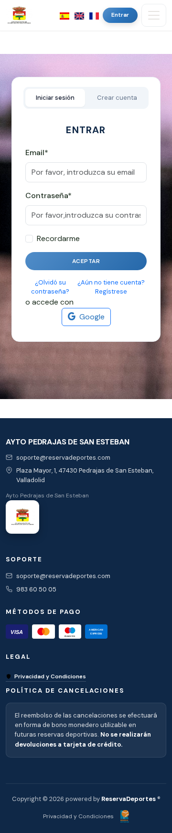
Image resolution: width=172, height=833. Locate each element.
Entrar (120, 15)
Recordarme (58, 238)
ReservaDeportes (128, 799)
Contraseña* (48, 195)
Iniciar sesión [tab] (55, 98)
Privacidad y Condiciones (50, 676)
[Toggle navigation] (153, 15)
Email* (36, 153)
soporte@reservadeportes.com (63, 457)
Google (92, 317)
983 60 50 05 (36, 589)
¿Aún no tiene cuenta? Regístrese (111, 287)
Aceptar (86, 261)
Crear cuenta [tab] (117, 98)
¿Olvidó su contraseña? (50, 287)
